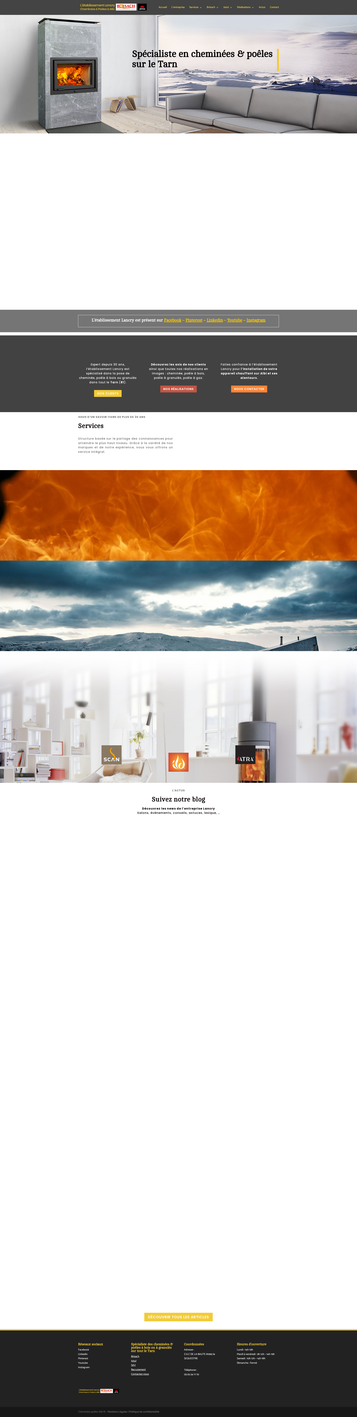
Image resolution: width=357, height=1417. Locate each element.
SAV (133, 1365)
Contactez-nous (140, 1374)
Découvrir (125, 535)
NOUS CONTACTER (249, 389)
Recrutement (138, 1370)
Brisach (135, 1356)
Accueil (163, 7)
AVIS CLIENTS (108, 393)
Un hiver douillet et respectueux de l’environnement (121, 953)
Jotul (226, 7)
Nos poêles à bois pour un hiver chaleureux (115, 1123)
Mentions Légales (117, 1412)
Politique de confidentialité (144, 1412)
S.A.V (258, 444)
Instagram (256, 320)
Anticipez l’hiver (94, 1270)
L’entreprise (178, 7)
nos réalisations (178, 389)
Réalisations (243, 7)
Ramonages (205, 444)
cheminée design (105, 1128)
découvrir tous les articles (178, 1317)
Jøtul (96, 958)
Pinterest (83, 1359)
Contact (274, 7)
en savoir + (202, 247)
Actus (262, 7)
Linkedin (83, 1354)
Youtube (234, 320)
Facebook (172, 320)
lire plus (89, 973)
